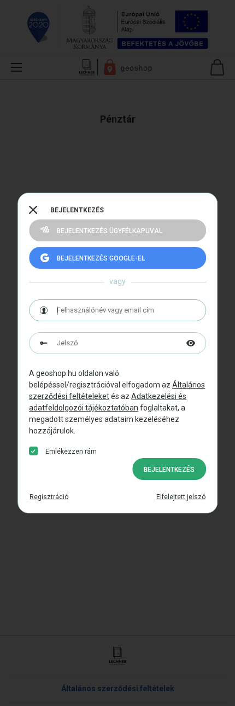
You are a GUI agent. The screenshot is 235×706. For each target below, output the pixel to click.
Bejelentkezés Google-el (101, 258)
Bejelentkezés (169, 469)
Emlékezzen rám (71, 451)
